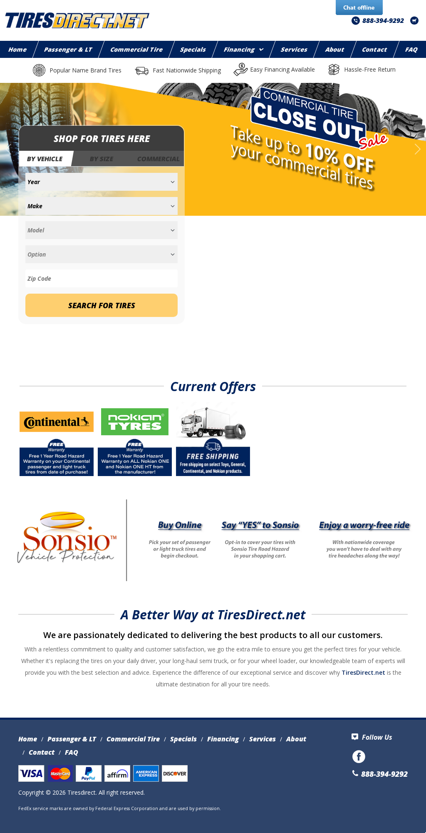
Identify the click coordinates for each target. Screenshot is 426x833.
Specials (193, 49)
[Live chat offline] (359, 8)
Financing (239, 49)
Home (27, 738)
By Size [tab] (101, 159)
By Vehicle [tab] (45, 159)
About (335, 49)
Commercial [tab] (158, 159)
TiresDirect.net (363, 672)
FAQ (71, 752)
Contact (375, 49)
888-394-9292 (383, 20)
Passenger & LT (68, 49)
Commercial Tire (136, 49)
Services (294, 49)
